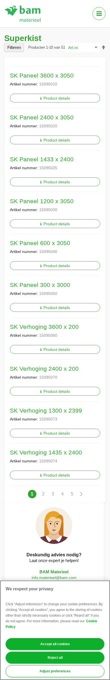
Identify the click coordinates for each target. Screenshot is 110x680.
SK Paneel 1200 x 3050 (42, 201)
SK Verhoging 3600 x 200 (44, 326)
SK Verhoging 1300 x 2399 (46, 410)
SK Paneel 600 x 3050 (40, 243)
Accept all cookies (55, 644)
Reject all (55, 658)
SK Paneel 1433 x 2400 (42, 159)
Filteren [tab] (14, 47)
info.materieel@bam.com (54, 577)
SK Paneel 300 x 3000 (40, 285)
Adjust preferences (55, 671)
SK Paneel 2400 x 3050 (42, 117)
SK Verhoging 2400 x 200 (44, 368)
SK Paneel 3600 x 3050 (42, 75)
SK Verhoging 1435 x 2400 (46, 452)
